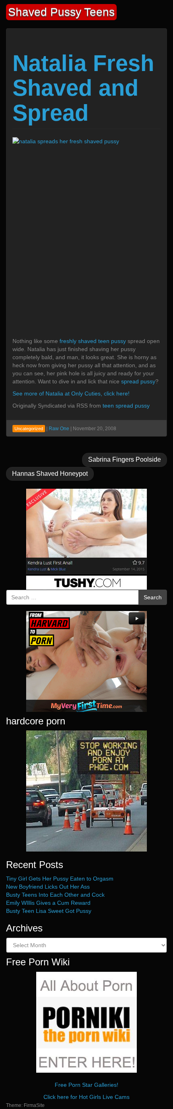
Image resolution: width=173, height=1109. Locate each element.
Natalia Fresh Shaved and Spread (83, 88)
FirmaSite (34, 1105)
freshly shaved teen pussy (93, 341)
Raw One (59, 428)
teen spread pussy (126, 405)
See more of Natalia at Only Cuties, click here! (71, 393)
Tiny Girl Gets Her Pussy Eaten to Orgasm (59, 878)
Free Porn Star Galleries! (86, 1085)
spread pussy (138, 381)
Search (153, 597)
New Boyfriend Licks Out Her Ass (48, 886)
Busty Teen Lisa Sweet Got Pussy (48, 911)
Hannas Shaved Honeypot (50, 473)
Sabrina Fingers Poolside (124, 459)
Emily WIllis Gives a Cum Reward (48, 903)
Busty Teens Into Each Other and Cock (55, 894)
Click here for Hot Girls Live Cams (86, 1097)
